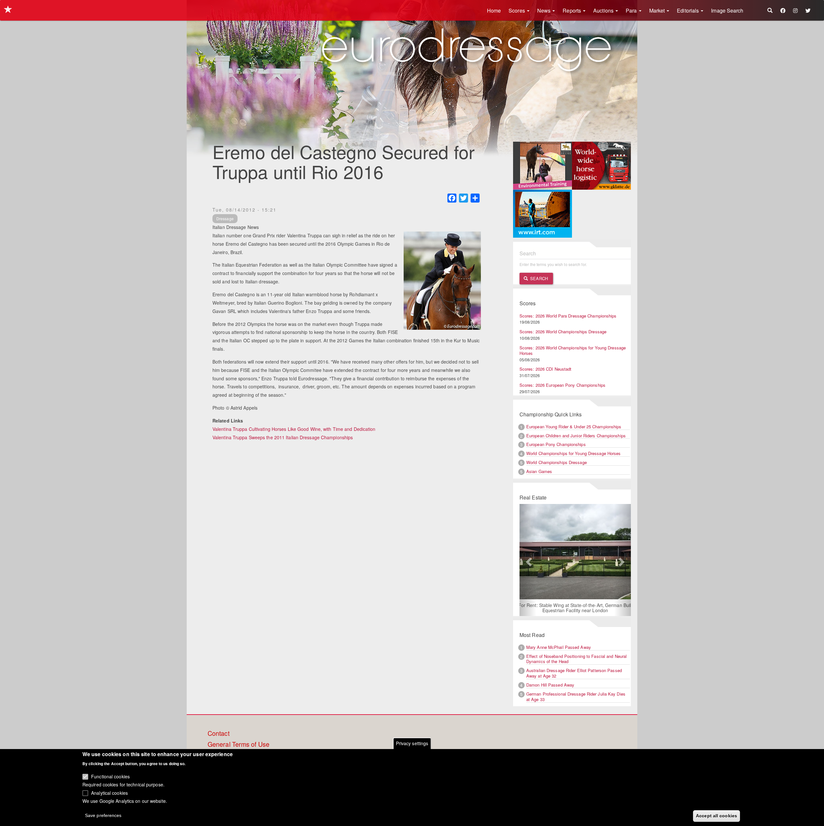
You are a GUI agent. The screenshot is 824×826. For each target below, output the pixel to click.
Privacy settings (412, 743)
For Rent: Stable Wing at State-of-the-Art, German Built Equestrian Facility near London (575, 608)
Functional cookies (110, 776)
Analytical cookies (109, 792)
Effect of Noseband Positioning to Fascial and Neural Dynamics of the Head (576, 659)
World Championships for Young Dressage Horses (573, 453)
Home (494, 10)
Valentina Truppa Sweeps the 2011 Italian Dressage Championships (282, 437)
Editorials (688, 10)
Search (538, 278)
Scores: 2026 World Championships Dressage (563, 331)
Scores (517, 10)
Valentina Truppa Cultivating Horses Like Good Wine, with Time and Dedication (294, 429)
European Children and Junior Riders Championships (576, 435)
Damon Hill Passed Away (550, 685)
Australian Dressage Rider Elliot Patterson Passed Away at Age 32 (574, 673)
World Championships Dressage (556, 462)
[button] (528, 560)
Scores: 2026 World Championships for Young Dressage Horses (573, 350)
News (544, 10)
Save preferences (103, 815)
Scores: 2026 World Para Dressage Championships (568, 316)
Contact (218, 733)
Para (632, 10)
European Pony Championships (556, 444)
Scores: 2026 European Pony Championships (562, 385)
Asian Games (539, 471)
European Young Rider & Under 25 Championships (574, 426)
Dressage (225, 218)
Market (657, 10)
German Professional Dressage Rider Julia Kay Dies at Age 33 (575, 696)
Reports (572, 10)
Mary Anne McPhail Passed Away (558, 647)
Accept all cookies (716, 815)
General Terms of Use (238, 744)
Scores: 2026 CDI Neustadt (546, 369)
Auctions (604, 10)
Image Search (727, 10)
